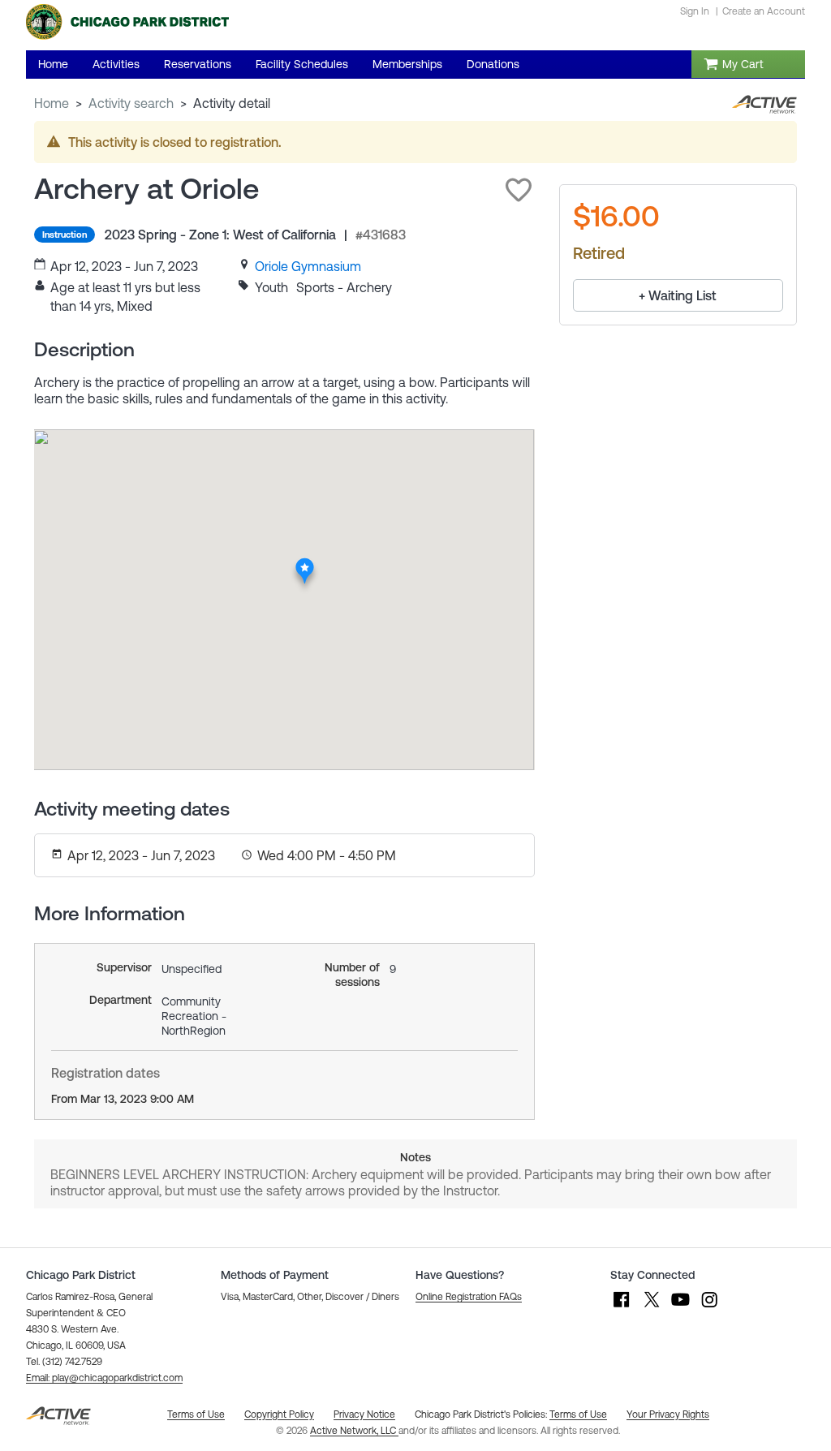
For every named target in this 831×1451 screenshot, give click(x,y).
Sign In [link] (694, 11)
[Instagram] (709, 1307)
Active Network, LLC (354, 1430)
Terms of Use (578, 1414)
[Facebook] (621, 1307)
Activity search (131, 103)
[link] (308, 266)
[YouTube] (680, 1307)
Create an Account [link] (763, 11)
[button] (519, 190)
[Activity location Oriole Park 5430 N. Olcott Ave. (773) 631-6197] (305, 562)
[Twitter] (650, 1307)
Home (51, 103)
